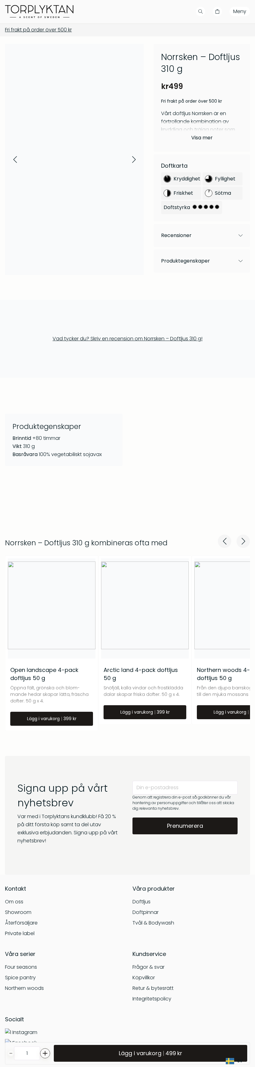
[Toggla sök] (200, 11)
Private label (20, 933)
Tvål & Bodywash (153, 922)
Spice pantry (20, 977)
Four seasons (21, 967)
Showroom (18, 912)
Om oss (14, 901)
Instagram (24, 1032)
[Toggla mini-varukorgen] (217, 11)
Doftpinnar (145, 912)
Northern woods (24, 988)
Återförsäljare (21, 922)
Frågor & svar (148, 967)
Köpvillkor (143, 977)
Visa (202, 137)
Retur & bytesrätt (153, 988)
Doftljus (141, 901)
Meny (239, 11)
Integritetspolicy (151, 998)
